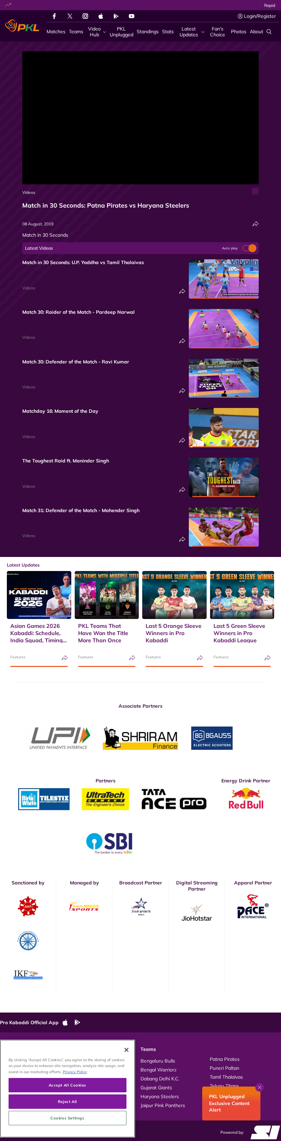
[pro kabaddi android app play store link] (116, 16)
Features (17, 657)
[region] (67, 1089)
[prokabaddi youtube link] (131, 16)
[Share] (256, 224)
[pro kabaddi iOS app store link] (100, 16)
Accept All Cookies (67, 1085)
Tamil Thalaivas (226, 1077)
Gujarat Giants (156, 1087)
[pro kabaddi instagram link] (85, 16)
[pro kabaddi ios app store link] (68, 1023)
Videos (28, 192)
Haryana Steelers (159, 1096)
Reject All (67, 1101)
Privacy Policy (75, 1071)
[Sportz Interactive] (263, 1132)
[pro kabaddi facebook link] (54, 16)
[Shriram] (60, 738)
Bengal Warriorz (158, 1070)
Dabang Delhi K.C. (160, 1079)
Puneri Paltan (224, 1068)
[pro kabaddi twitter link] (70, 16)
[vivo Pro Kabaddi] (22, 25)
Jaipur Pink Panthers (162, 1105)
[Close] (126, 1049)
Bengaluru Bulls (157, 1061)
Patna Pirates (225, 1059)
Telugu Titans (224, 1086)
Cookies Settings (67, 1117)
